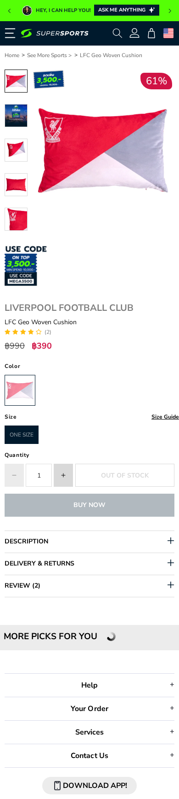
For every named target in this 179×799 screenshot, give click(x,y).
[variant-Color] (20, 390)
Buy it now (89, 505)
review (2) (22, 585)
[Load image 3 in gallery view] (16, 150)
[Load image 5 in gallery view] (16, 219)
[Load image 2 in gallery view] (16, 115)
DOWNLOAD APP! (95, 786)
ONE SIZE (22, 434)
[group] (89, 11)
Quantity (17, 455)
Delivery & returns (39, 563)
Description (26, 541)
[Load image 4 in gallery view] (16, 184)
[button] (9, 11)
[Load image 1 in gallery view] (16, 81)
